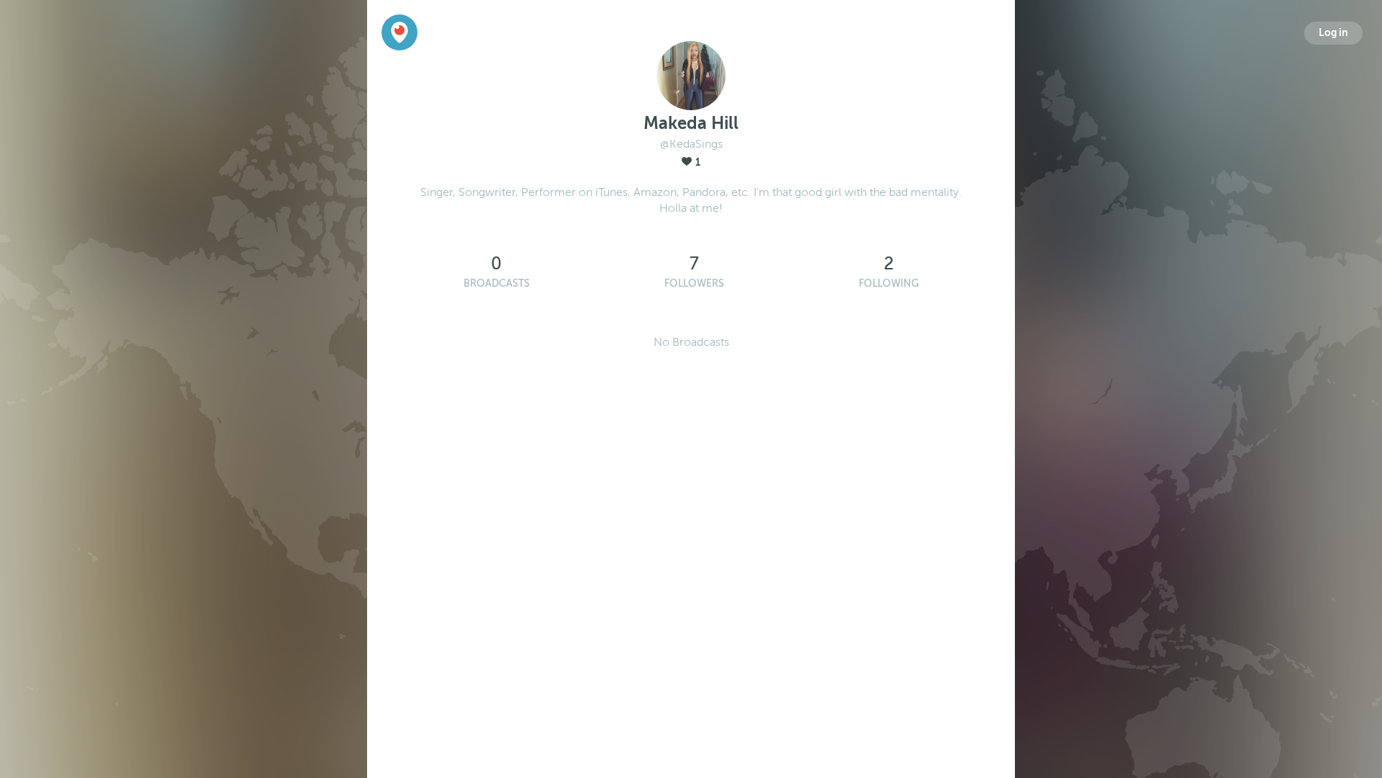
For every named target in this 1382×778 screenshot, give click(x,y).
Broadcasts (497, 283)
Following (889, 283)
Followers (694, 283)
